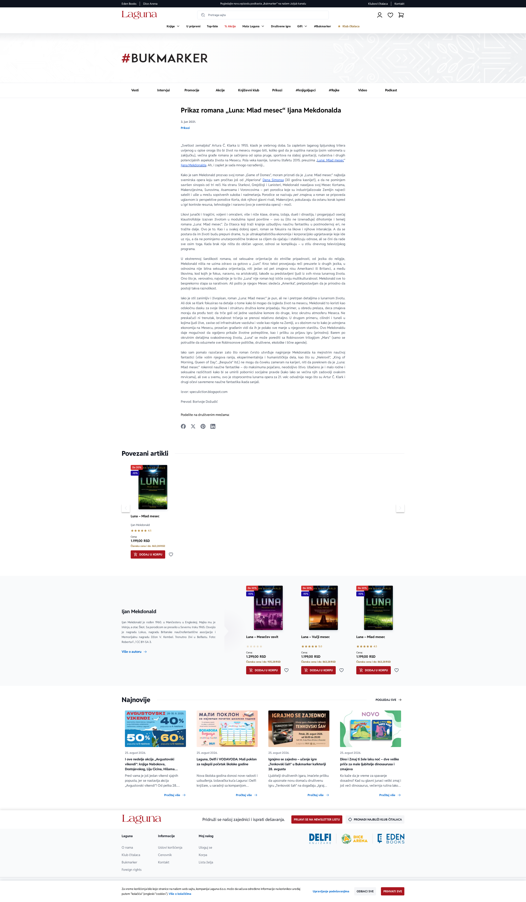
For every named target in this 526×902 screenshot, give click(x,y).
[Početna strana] (140, 15)
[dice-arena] (354, 839)
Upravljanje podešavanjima (331, 891)
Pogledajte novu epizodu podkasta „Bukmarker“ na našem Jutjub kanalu (263, 3)
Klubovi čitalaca (378, 4)
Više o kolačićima (180, 894)
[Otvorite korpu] (401, 15)
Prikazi (185, 128)
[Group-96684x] (391, 839)
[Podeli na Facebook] (183, 426)
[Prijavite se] (379, 15)
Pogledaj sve (386, 700)
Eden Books (129, 4)
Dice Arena (150, 4)
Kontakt (399, 4)
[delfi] (320, 839)
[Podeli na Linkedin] (212, 426)
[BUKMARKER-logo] (165, 58)
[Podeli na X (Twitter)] (193, 426)
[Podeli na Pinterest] (203, 426)
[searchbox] (263, 15)
